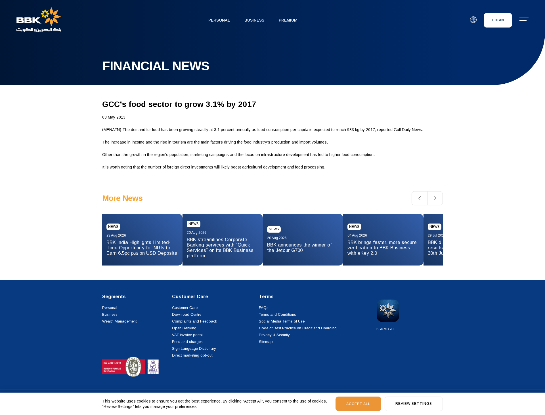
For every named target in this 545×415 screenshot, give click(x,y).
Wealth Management (119, 321)
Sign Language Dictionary (194, 348)
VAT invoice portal (187, 335)
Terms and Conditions (277, 314)
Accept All (358, 404)
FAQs (264, 308)
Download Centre (186, 314)
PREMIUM (288, 20)
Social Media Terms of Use (282, 321)
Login (498, 20)
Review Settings (413, 404)
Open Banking (184, 328)
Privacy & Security (274, 335)
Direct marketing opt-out (192, 355)
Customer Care (185, 308)
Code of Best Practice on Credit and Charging (298, 328)
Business (254, 20)
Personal (219, 20)
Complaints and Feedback (194, 321)
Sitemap (266, 342)
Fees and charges (187, 342)
